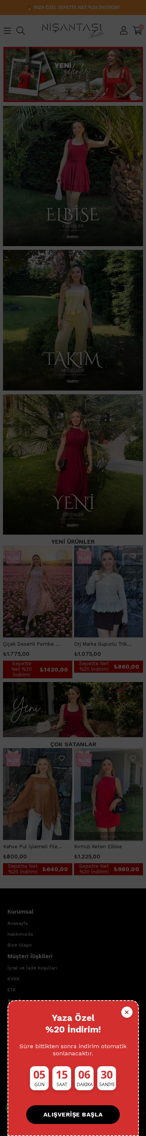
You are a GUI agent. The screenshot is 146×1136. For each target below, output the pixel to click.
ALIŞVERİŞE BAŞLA (73, 1114)
